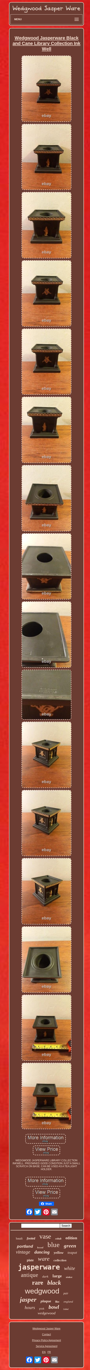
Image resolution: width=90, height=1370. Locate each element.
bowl (54, 1307)
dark (45, 1276)
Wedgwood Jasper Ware (46, 1328)
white (69, 1268)
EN (44, 1352)
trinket (69, 1277)
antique (29, 1275)
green (70, 1246)
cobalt (58, 1238)
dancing (42, 1252)
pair (65, 1293)
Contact (46, 1334)
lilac (57, 1301)
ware (43, 1258)
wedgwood (42, 1291)
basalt (19, 1238)
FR (49, 1352)
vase (45, 1236)
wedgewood (46, 1313)
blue (54, 1245)
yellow (58, 1253)
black (54, 1282)
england (68, 1301)
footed (31, 1238)
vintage (23, 1252)
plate (30, 1260)
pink (41, 1308)
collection (60, 1260)
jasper (28, 1299)
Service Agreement (46, 1346)
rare (37, 1282)
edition (71, 1238)
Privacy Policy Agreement (46, 1340)
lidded (65, 1309)
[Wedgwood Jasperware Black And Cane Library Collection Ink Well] (46, 89)
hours (30, 1307)
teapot (72, 1253)
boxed (40, 1247)
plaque (46, 1301)
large (57, 1276)
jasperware (39, 1267)
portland (25, 1246)
